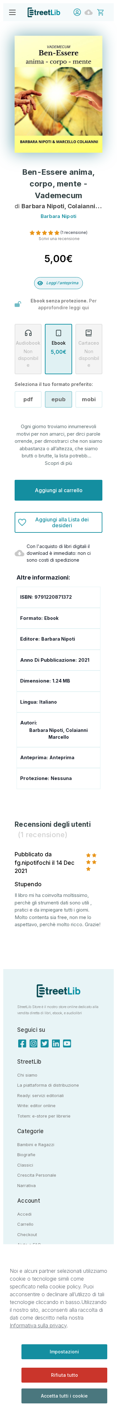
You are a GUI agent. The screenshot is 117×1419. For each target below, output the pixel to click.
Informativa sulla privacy (38, 1325)
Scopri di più (58, 463)
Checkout (27, 1234)
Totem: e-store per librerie (44, 1116)
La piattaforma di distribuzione (48, 1085)
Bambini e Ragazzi (35, 1144)
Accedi (78, 12)
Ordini (90, 12)
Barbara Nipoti (58, 639)
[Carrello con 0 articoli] (105, 12)
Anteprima (61, 757)
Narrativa (26, 1185)
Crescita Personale (36, 1175)
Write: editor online (36, 1105)
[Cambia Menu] (12, 12)
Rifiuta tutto (64, 1375)
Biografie (26, 1154)
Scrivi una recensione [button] (59, 238)
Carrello (25, 1224)
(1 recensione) (73, 232)
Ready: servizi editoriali (40, 1095)
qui (85, 307)
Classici (25, 1165)
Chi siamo (27, 1075)
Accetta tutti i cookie (64, 1396)
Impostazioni (64, 1351)
